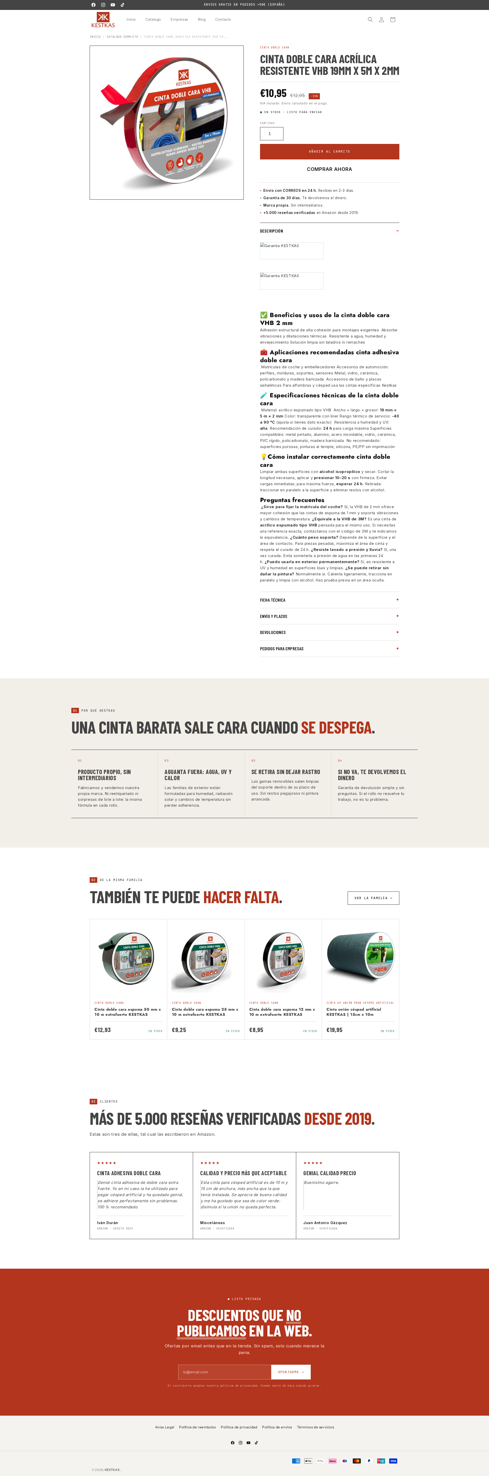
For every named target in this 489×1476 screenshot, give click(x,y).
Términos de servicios (315, 1427)
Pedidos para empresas (282, 648)
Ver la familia (373, 898)
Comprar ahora (329, 169)
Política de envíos (277, 1427)
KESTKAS (112, 1470)
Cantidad (267, 123)
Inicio (95, 36)
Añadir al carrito (329, 151)
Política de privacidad (239, 1427)
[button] (370, 19)
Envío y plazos (274, 616)
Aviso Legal (164, 1427)
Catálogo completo (122, 36)
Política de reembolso (197, 1427)
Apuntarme (291, 1372)
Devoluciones (273, 632)
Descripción (271, 231)
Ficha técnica (272, 600)
